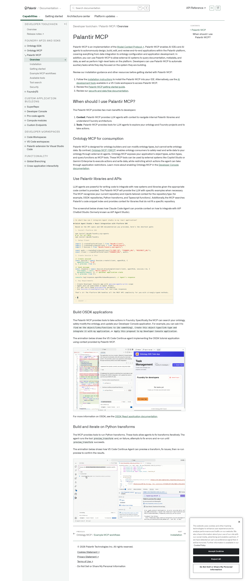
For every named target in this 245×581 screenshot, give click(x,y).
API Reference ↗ (196, 8)
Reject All (216, 559)
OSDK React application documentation (136, 416)
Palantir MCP (107, 26)
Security (34, 87)
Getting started (54, 16)
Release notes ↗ (35, 34)
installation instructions (100, 79)
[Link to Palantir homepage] (30, 8)
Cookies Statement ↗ (88, 552)
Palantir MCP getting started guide (106, 87)
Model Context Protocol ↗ (130, 47)
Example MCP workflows (43, 73)
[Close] (239, 522)
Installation (35, 64)
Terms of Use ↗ (85, 561)
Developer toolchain (85, 26)
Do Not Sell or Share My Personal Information (216, 568)
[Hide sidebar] (65, 24)
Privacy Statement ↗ (88, 557)
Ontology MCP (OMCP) (104, 150)
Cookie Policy (199, 545)
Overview (32, 29)
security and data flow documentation (108, 91)
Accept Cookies (216, 551)
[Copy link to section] (71, 37)
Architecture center (78, 16)
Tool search (36, 83)
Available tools (37, 78)
